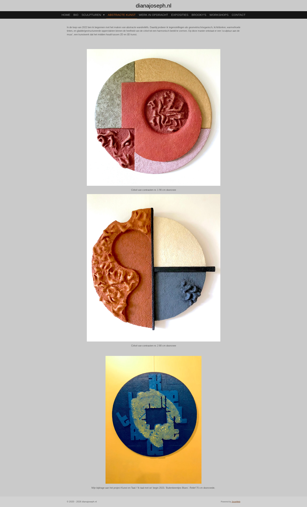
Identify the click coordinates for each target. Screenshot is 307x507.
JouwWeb (236, 502)
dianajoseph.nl (153, 5)
